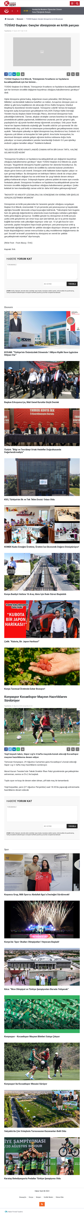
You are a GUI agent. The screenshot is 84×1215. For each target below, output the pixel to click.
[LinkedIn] (14, 74)
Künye (31, 1197)
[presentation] (12, 11)
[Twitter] (10, 74)
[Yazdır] (22, 74)
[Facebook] (6, 74)
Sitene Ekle (60, 1197)
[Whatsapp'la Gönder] (18, 74)
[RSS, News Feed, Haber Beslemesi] (42, 1204)
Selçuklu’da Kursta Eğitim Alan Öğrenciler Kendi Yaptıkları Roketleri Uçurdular (46, 10)
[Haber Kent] (10, 3)
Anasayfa (22, 1197)
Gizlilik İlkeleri (48, 1197)
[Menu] (72, 3)
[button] (68, 74)
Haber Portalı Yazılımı (15, 1212)
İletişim (38, 1197)
